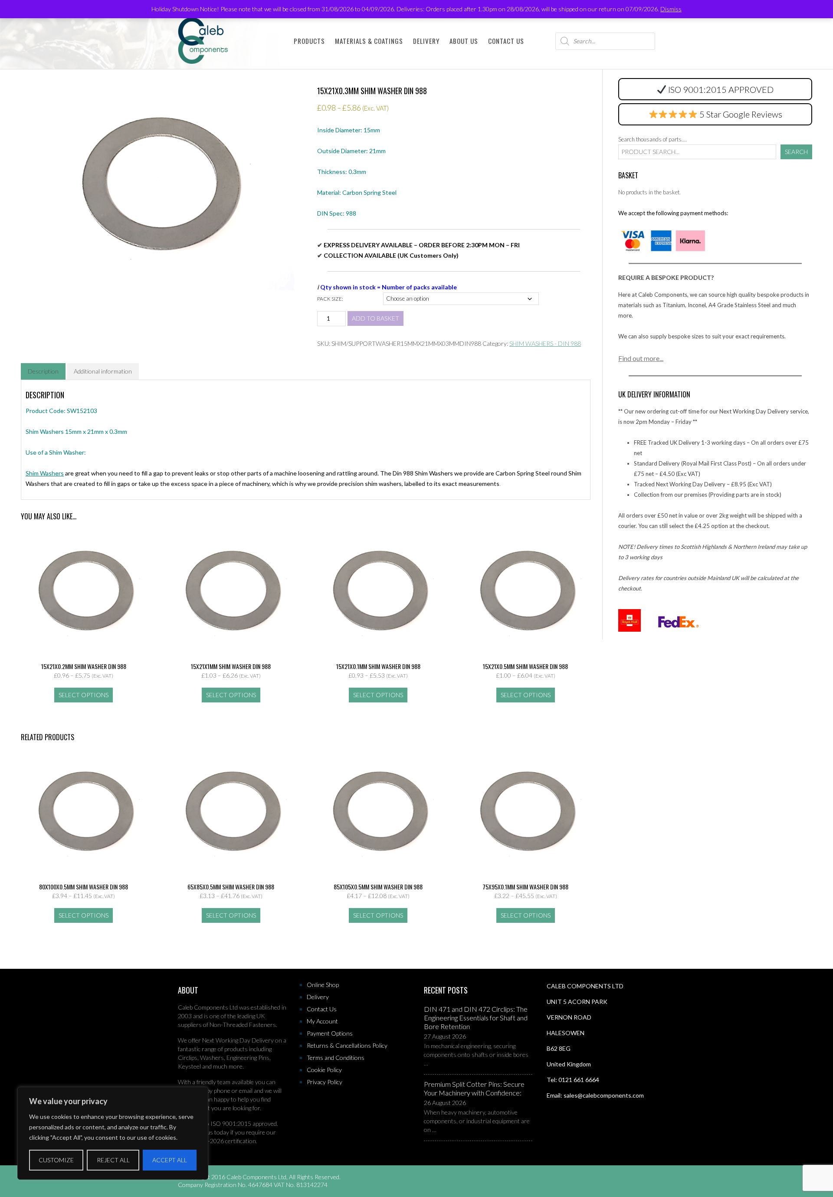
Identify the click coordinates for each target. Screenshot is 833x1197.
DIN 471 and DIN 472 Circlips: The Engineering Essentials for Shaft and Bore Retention (476, 1017)
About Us (463, 41)
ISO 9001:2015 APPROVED (721, 89)
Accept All (169, 1160)
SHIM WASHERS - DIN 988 (545, 343)
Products (309, 41)
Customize (56, 1160)
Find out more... (640, 358)
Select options (83, 695)
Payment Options (330, 1033)
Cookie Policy (324, 1069)
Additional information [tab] (103, 371)
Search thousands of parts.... (652, 139)
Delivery (426, 41)
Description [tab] (43, 371)
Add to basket (375, 318)
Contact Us (506, 41)
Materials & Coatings (369, 41)
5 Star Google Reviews (740, 114)
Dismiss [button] (671, 9)
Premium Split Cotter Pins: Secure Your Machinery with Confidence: (474, 1088)
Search (796, 151)
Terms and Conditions (335, 1057)
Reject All (113, 1160)
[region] (112, 1133)
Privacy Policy (324, 1081)
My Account (322, 1021)
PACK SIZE (329, 298)
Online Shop (323, 984)
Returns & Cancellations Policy (347, 1045)
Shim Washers (45, 473)
